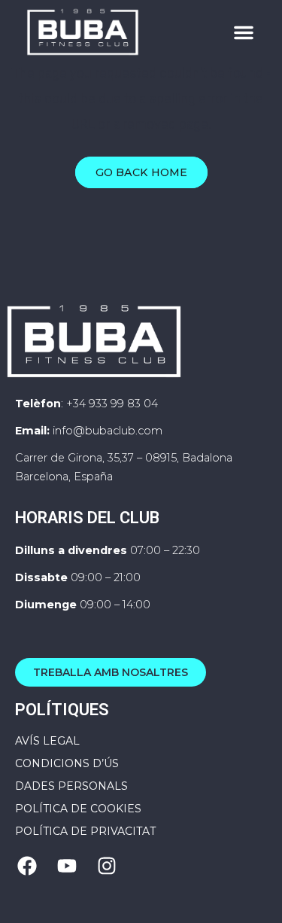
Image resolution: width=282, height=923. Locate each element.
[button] (243, 32)
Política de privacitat (85, 831)
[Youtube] (67, 866)
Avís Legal (47, 741)
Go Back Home (141, 172)
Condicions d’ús (67, 763)
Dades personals (71, 786)
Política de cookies (78, 808)
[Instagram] (107, 866)
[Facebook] (27, 866)
